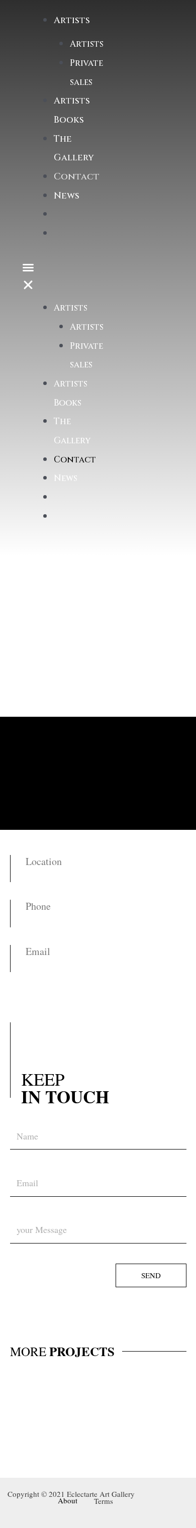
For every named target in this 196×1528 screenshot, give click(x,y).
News (66, 195)
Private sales (86, 72)
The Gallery (72, 431)
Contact (77, 176)
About (67, 1500)
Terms (103, 1501)
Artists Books (70, 393)
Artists (87, 44)
